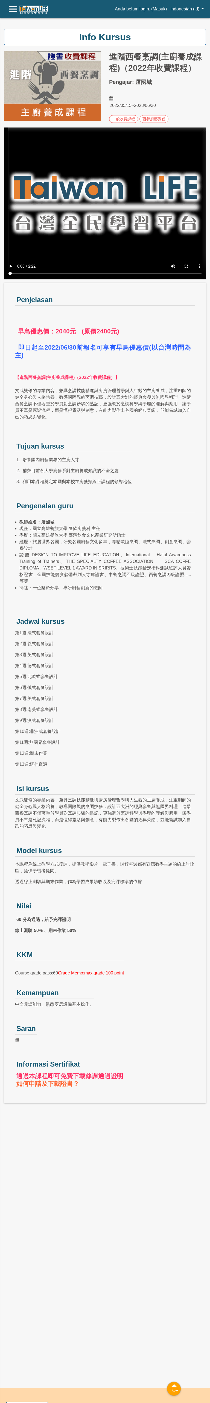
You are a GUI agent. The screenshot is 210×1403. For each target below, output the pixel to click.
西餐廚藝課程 (153, 119)
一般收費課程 (123, 119)
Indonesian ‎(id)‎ (185, 9)
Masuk (159, 9)
